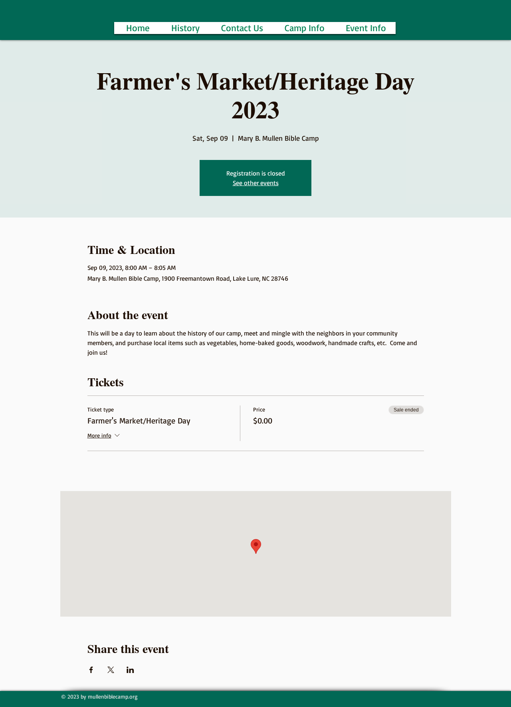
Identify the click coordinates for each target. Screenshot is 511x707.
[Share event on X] (111, 670)
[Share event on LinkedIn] (130, 670)
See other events (256, 183)
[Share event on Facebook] (91, 670)
